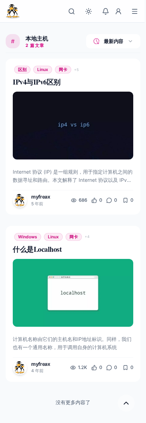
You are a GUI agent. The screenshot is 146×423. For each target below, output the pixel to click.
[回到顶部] (126, 403)
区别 (22, 69)
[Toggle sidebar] (134, 11)
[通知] (105, 11)
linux (42, 69)
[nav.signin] (118, 11)
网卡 (63, 69)
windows (27, 236)
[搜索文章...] (71, 11)
